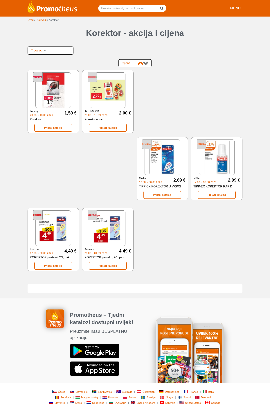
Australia (127, 391)
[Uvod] (52, 6)
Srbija (78, 402)
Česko (61, 391)
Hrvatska (113, 397)
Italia (211, 391)
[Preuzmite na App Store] (94, 368)
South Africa (105, 391)
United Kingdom (145, 402)
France (194, 391)
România (65, 397)
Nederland (98, 402)
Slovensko (82, 391)
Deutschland (172, 391)
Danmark (206, 397)
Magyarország (89, 397)
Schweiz (170, 402)
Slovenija (60, 402)
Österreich (149, 391)
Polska (132, 397)
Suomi (187, 397)
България (120, 402)
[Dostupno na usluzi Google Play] (94, 350)
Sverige (151, 397)
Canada (215, 402)
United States (193, 402)
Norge (169, 397)
